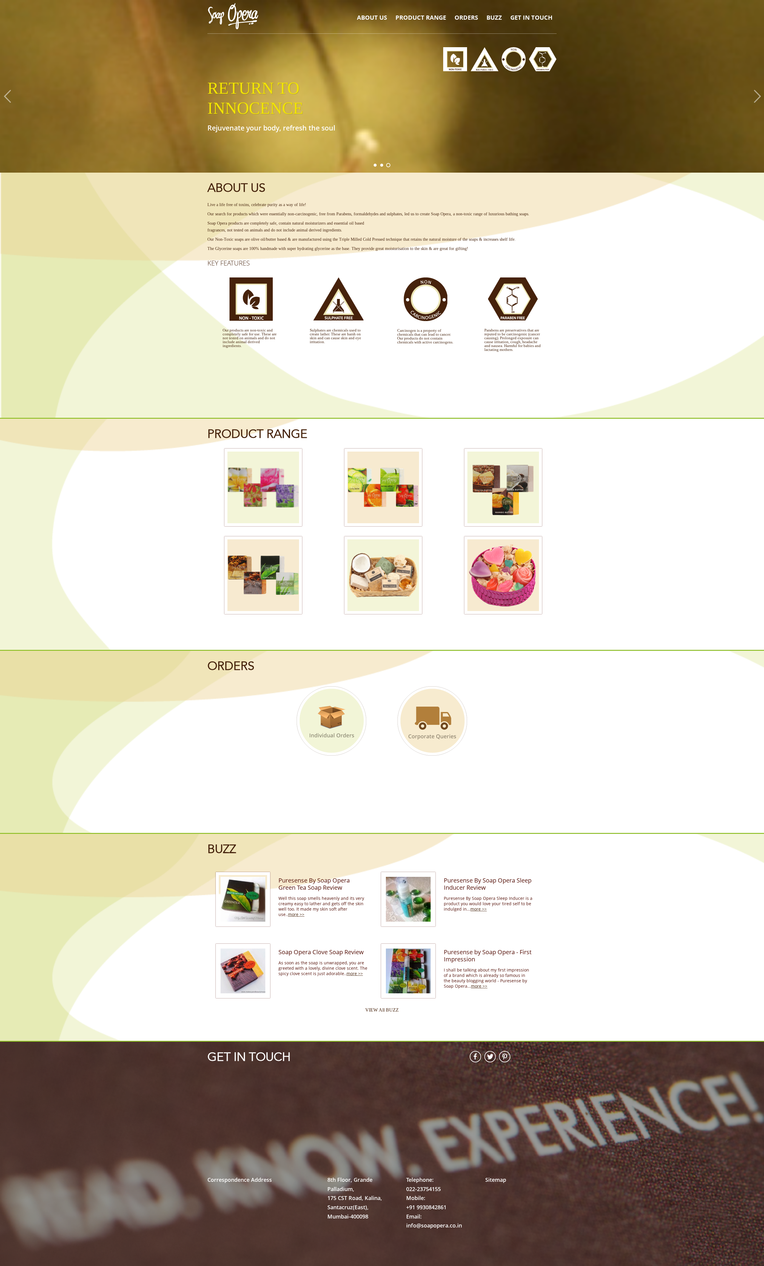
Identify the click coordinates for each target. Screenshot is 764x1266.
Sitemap (495, 1179)
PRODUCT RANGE (420, 17)
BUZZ (494, 17)
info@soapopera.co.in (434, 1225)
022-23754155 (423, 1189)
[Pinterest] (502, 1056)
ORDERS (466, 17)
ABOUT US (372, 17)
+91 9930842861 (426, 1207)
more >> (296, 914)
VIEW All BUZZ (382, 1009)
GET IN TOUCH (531, 17)
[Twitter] (488, 1056)
